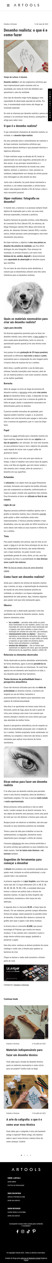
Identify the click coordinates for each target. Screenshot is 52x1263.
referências (16, 843)
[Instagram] (22, 1232)
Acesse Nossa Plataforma (17, 1212)
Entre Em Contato (14, 1200)
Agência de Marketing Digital (30, 1258)
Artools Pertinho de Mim (16, 1197)
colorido (43, 514)
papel (15, 436)
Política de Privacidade (16, 1185)
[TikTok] (28, 1232)
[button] (21, 1155)
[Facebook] (17, 1232)
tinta (13, 545)
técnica (35, 97)
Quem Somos (12, 1182)
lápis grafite (39, 336)
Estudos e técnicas (21, 985)
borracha (23, 392)
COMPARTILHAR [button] (50, 105)
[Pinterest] (34, 1232)
